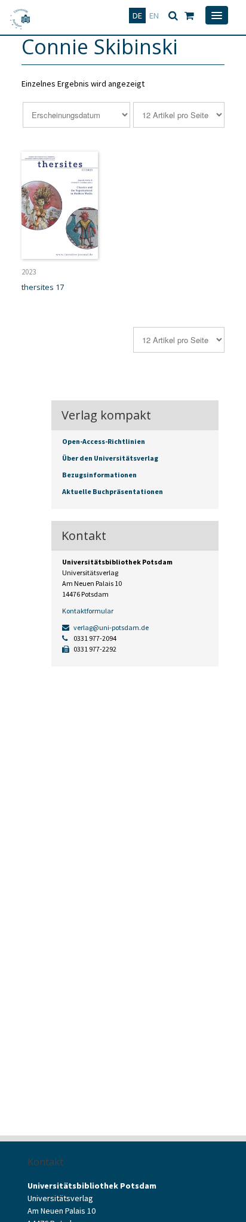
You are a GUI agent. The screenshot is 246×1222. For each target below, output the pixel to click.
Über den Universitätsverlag (110, 457)
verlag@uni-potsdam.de (110, 627)
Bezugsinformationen (99, 474)
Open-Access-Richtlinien (103, 441)
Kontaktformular (87, 610)
